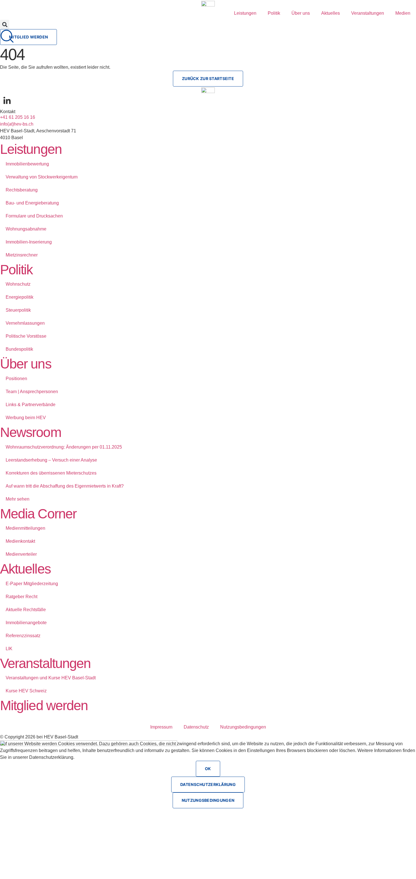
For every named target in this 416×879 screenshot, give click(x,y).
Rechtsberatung (22, 190)
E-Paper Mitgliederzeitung (32, 583)
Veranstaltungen (367, 13)
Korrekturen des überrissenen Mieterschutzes (51, 473)
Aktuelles (330, 13)
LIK (9, 648)
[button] (4, 24)
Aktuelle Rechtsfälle (26, 609)
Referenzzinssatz (23, 635)
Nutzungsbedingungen (243, 727)
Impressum (161, 727)
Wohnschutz (18, 284)
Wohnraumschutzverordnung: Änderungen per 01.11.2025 (64, 447)
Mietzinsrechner (22, 255)
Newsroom (30, 432)
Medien (402, 13)
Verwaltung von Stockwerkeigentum (42, 176)
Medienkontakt (20, 541)
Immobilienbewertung (27, 163)
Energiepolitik (19, 297)
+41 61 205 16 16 (17, 117)
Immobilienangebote (26, 622)
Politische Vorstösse (26, 336)
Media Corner (38, 513)
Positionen (16, 378)
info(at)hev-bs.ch (16, 124)
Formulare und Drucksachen (34, 216)
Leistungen (245, 13)
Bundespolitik (19, 349)
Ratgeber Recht (21, 596)
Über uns (300, 13)
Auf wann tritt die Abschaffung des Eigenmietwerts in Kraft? (65, 486)
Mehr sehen (17, 499)
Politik (274, 13)
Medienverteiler (21, 554)
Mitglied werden (44, 705)
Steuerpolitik (18, 310)
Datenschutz (196, 727)
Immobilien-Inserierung (29, 242)
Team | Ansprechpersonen (32, 391)
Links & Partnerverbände (30, 404)
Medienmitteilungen (25, 528)
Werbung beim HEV (26, 417)
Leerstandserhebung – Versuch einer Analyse (51, 460)
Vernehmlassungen (25, 323)
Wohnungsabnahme (26, 229)
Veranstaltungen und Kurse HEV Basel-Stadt (51, 677)
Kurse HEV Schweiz (26, 690)
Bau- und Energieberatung (32, 203)
